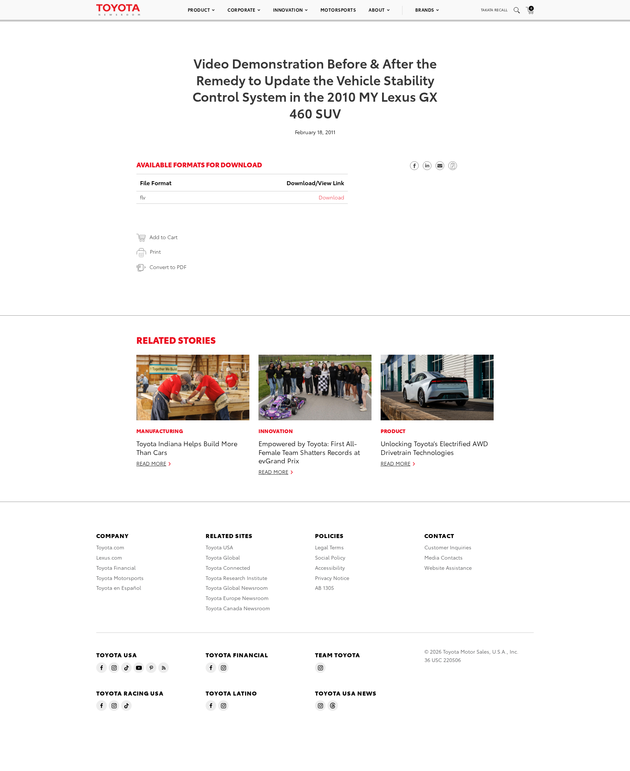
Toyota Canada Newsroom (238, 608)
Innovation (288, 10)
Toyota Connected (228, 567)
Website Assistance (448, 567)
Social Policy (330, 557)
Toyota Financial (116, 567)
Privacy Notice (332, 577)
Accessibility (330, 567)
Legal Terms (329, 547)
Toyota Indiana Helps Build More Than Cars (186, 447)
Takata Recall (494, 9)
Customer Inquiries (447, 547)
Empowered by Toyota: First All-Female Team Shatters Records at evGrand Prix (309, 452)
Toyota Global (223, 557)
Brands (424, 10)
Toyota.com (110, 547)
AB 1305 (324, 587)
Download (331, 197)
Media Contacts (443, 557)
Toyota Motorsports (120, 577)
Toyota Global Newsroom (237, 587)
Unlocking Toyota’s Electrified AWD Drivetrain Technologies (434, 447)
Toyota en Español (118, 587)
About (377, 10)
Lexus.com (109, 557)
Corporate (242, 10)
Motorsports (338, 10)
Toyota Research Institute (236, 577)
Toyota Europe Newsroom (237, 597)
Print (155, 251)
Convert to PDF (167, 266)
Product (199, 10)
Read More (151, 463)
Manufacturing (159, 431)
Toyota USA (219, 547)
